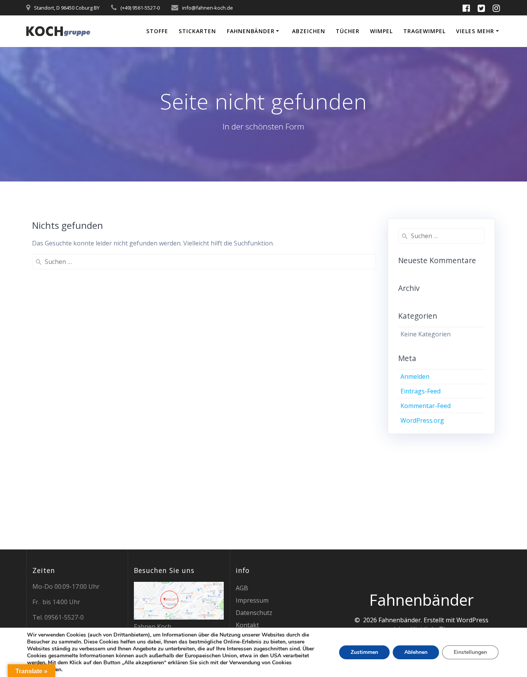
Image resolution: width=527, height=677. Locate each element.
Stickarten (197, 31)
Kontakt (247, 625)
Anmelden (414, 376)
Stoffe (157, 31)
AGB (242, 588)
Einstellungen (470, 652)
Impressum (252, 600)
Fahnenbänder (251, 31)
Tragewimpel (424, 31)
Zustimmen (364, 652)
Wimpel (381, 31)
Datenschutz (254, 612)
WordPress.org (422, 420)
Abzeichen (308, 31)
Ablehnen (415, 652)
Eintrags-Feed (420, 391)
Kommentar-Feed (425, 405)
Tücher (348, 31)
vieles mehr (475, 31)
